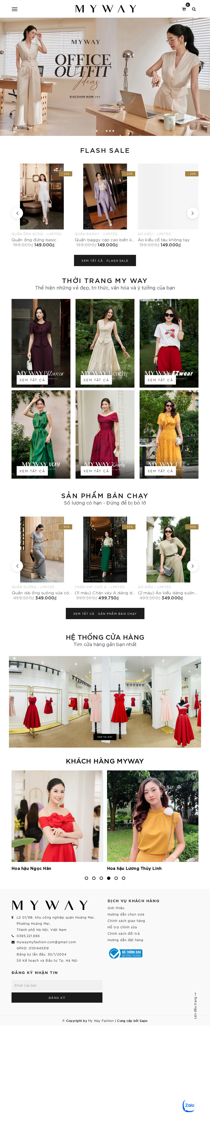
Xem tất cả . (105, 260)
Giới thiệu (116, 908)
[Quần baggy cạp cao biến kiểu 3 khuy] (42, 205)
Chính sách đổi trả (124, 933)
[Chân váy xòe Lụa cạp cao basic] (168, 205)
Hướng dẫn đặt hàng (125, 940)
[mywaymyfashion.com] (105, 77)
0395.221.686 (28, 936)
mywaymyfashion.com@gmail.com (46, 942)
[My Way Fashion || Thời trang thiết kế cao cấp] (106, 9)
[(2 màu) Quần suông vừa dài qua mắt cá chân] (168, 558)
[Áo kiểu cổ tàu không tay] (105, 205)
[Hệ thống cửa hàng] (105, 702)
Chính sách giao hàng (126, 920)
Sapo (144, 1020)
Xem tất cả (32, 380)
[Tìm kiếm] (194, 8)
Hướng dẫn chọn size (126, 914)
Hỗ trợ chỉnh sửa (122, 927)
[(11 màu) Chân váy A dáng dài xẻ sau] (42, 558)
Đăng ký (57, 997)
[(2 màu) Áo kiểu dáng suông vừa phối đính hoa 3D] (105, 558)
